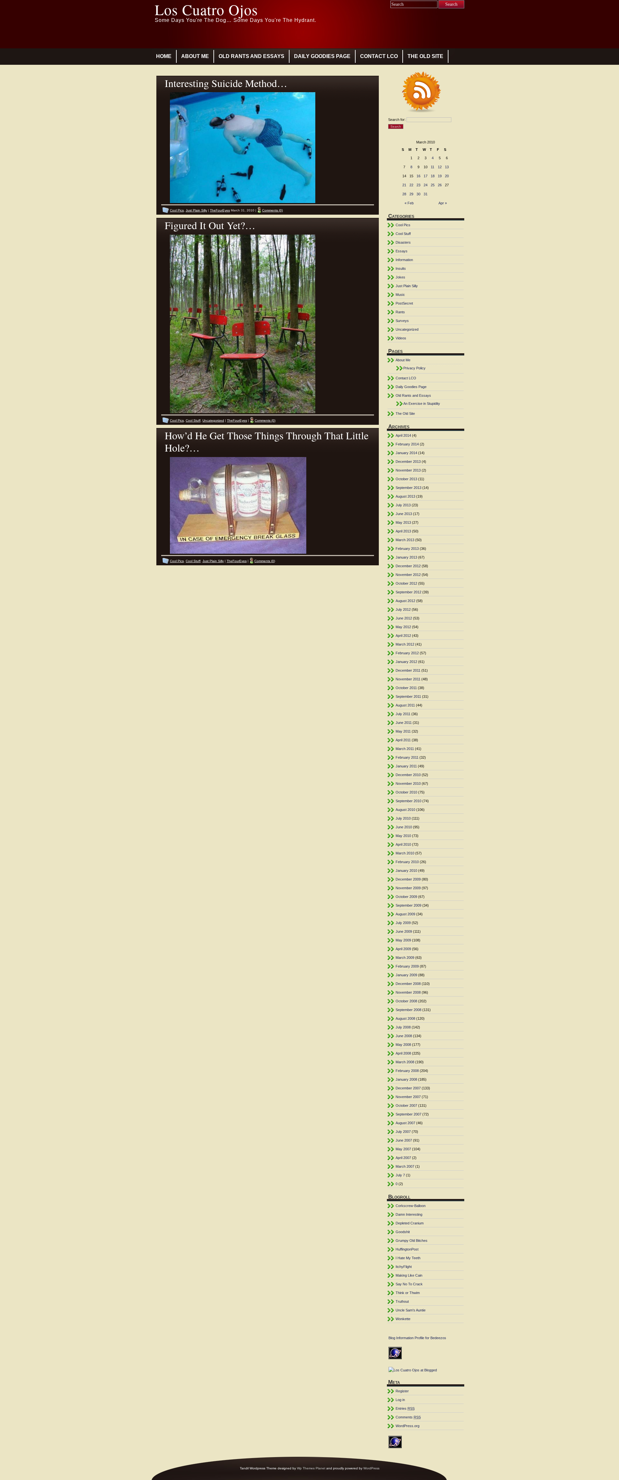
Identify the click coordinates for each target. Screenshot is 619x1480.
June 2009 (404, 931)
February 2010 (407, 862)
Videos (401, 338)
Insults (401, 268)
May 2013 (403, 522)
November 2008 (408, 992)
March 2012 (405, 644)
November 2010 (408, 783)
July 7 (400, 1175)
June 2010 (404, 827)
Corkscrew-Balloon (411, 1206)
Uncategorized (213, 420)
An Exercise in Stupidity (421, 403)
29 (411, 194)
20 (447, 176)
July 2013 (403, 505)
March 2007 (405, 1166)
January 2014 (406, 453)
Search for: (397, 120)
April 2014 (403, 435)
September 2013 (408, 488)
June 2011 (404, 723)
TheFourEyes (220, 210)
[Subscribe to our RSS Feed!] (426, 93)
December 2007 (408, 1088)
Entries (405, 1408)
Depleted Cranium (410, 1223)
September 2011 (408, 696)
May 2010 (403, 836)
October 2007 (406, 1105)
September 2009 (408, 905)
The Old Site (425, 56)
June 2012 (404, 618)
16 (418, 176)
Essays (402, 251)
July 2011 (403, 714)
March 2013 (405, 540)
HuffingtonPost (407, 1249)
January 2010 (406, 870)
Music (400, 295)
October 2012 (406, 583)
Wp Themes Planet (311, 1468)
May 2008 (403, 1045)
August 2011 (405, 705)
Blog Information (401, 1338)
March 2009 (405, 957)
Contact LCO (379, 56)
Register (402, 1391)
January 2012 (406, 662)
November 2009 (408, 888)
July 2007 (403, 1132)
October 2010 (406, 792)
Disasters (403, 242)
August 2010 (405, 810)
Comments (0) (272, 210)
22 (411, 185)
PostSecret (404, 303)
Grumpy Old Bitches (411, 1240)
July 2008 (403, 1027)
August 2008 (405, 1018)
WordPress (371, 1468)
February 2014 (407, 444)
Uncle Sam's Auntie (411, 1310)
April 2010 (403, 844)
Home (164, 56)
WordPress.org (407, 1426)
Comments (408, 1417)
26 (440, 185)
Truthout (402, 1301)
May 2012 (403, 627)
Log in (400, 1400)
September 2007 (408, 1114)
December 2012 (408, 566)
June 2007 (404, 1140)
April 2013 (403, 531)
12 (440, 167)
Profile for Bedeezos (430, 1338)
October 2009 (406, 897)
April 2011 (403, 740)
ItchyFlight (404, 1267)
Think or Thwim (408, 1293)
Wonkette (403, 1319)
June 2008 (404, 1036)
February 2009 (407, 966)
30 (418, 194)
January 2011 (406, 766)
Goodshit (403, 1232)
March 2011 (405, 749)
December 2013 (408, 461)
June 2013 (404, 514)
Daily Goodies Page (322, 56)
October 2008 (406, 1001)
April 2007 (403, 1158)
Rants (400, 312)
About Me (195, 56)
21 (404, 185)
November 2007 (408, 1097)
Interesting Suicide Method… (226, 83)
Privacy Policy (414, 368)
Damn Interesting (409, 1214)
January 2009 (406, 975)
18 (433, 176)
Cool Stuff (193, 420)
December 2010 (408, 775)
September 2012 (408, 592)
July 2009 (403, 923)
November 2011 (408, 679)
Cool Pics (177, 210)
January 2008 (406, 1079)
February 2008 (407, 1071)
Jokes (400, 277)
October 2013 (406, 479)
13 (447, 167)
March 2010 (405, 853)
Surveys (402, 321)
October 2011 (406, 688)
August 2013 (405, 496)
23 (418, 185)
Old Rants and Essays (251, 56)
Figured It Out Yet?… (210, 225)
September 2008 (408, 1010)
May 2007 (403, 1149)
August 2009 (405, 914)
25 (433, 185)
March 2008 (405, 1062)
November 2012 (408, 575)
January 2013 (406, 557)
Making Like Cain (409, 1275)
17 (425, 176)
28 (404, 194)
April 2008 (403, 1053)
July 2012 (403, 609)
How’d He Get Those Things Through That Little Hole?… (266, 441)
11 (432, 167)
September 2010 (408, 801)
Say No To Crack (409, 1284)
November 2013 (408, 470)
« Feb (409, 203)
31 (425, 194)
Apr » (442, 203)
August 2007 (405, 1123)
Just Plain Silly (196, 210)
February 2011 (407, 757)
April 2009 (403, 949)
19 (440, 176)
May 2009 (403, 940)
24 (425, 185)
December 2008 (408, 984)
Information (404, 260)
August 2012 (405, 601)
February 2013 (407, 548)
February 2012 (407, 653)
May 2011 (403, 731)
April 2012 (403, 636)
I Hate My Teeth (408, 1258)
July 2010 (403, 818)
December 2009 (408, 879)
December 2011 (408, 670)
